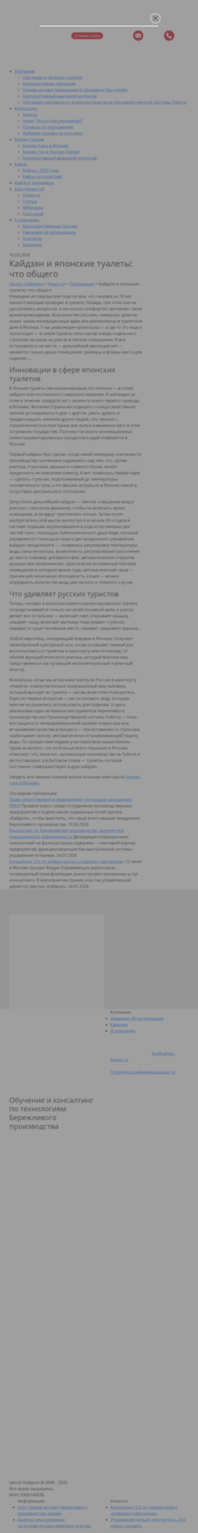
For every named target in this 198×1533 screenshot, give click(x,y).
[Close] (155, 18)
